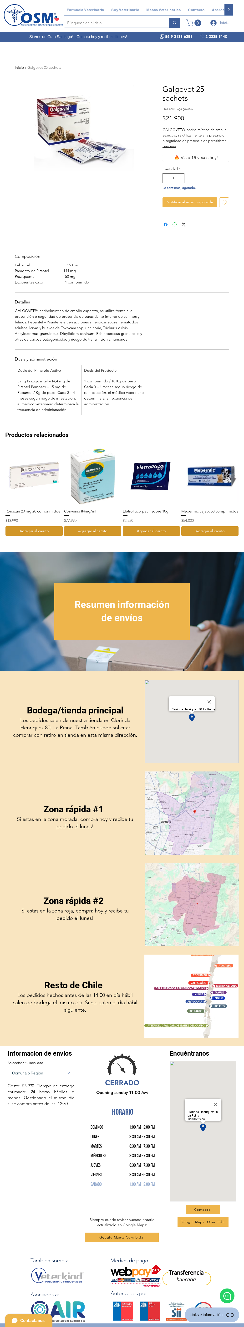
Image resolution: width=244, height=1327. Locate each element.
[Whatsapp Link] (227, 1295)
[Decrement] (166, 178)
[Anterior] (9, 476)
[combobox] (41, 1073)
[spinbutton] (173, 178)
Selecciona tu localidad (25, 1062)
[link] (194, 23)
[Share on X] (184, 224)
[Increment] (180, 178)
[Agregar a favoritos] (224, 202)
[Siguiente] (235, 476)
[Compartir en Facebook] (165, 224)
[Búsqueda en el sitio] (174, 23)
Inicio (19, 67)
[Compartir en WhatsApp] (175, 224)
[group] (122, 492)
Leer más (169, 146)
